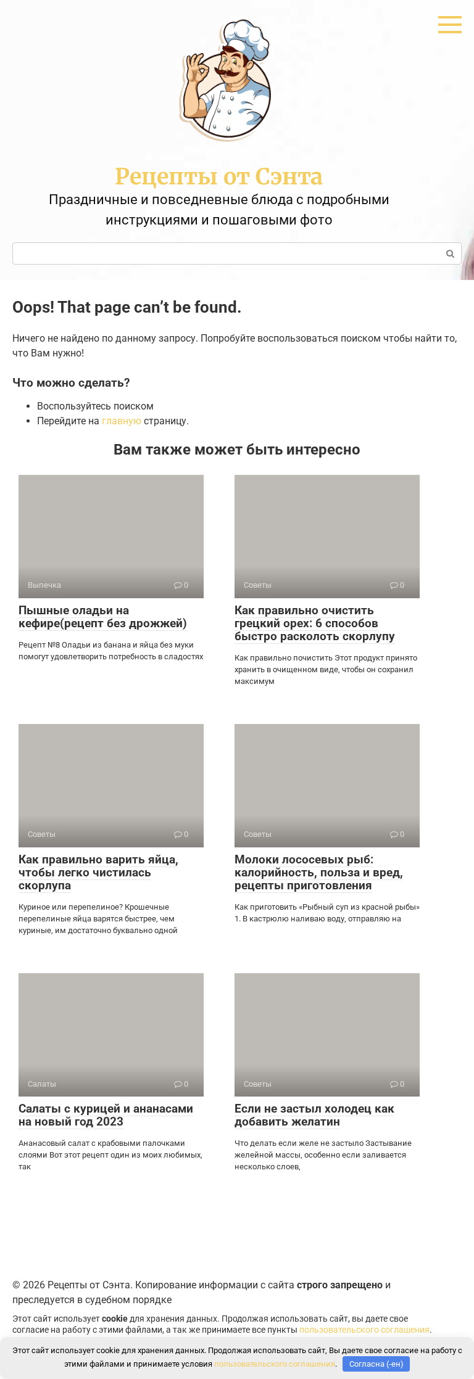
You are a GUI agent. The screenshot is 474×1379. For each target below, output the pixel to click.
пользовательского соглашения (364, 1330)
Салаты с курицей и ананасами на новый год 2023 (106, 1115)
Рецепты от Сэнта (219, 177)
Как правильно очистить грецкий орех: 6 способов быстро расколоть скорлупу (315, 623)
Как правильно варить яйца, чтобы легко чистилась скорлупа (98, 872)
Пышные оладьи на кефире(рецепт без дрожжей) (103, 616)
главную (121, 421)
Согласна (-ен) (376, 1364)
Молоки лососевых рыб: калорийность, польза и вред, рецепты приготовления (319, 872)
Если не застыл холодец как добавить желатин (314, 1115)
